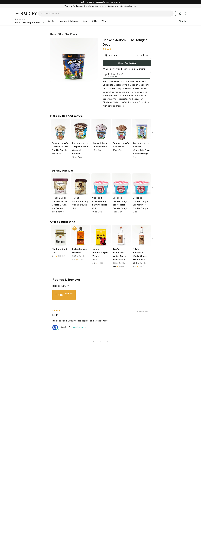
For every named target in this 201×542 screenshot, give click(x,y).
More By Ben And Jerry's (66, 115)
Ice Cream (71, 34)
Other (61, 34)
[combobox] (107, 13)
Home (53, 34)
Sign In (182, 21)
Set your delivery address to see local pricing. (100, 2)
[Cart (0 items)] (180, 13)
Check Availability (126, 63)
